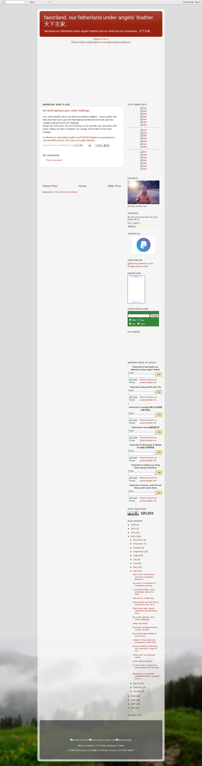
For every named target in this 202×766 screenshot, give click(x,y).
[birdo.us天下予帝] (143, 144)
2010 (133, 536)
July (135, 559)
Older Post (114, 185)
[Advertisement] (101, 64)
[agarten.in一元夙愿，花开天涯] (143, 122)
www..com (136, 276)
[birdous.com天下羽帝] (143, 147)
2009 (133, 696)
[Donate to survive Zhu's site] (143, 253)
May (135, 567)
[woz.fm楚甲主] (143, 168)
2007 (133, 704)
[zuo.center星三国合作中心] (143, 163)
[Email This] (96, 145)
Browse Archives (147, 380)
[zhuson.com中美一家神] (143, 135)
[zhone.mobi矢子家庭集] (143, 141)
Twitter (121, 746)
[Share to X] (102, 145)
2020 (133, 525)
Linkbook (89, 746)
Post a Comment (54, 160)
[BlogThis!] (99, 145)
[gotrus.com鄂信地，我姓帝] (143, 130)
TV (96, 746)
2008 (133, 700)
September (138, 551)
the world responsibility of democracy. (144, 634)
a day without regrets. (143, 661)
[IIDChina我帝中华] (143, 138)
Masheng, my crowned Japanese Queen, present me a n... (146, 676)
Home (82, 185)
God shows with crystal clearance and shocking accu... (145, 610)
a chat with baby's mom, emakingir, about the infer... (144, 591)
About (80, 746)
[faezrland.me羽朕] (143, 116)
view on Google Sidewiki (82, 140)
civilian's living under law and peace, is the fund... (145, 641)
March (136, 683)
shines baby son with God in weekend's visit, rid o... (146, 603)
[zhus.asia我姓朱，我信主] (143, 119)
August (136, 555)
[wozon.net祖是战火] (143, 152)
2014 (133, 529)
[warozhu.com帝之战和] (143, 166)
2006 (133, 708)
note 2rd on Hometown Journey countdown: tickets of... (143, 576)
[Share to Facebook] (105, 145)
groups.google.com (148, 382)
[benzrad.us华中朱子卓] (143, 111)
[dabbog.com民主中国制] (143, 157)
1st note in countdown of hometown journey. (144, 584)
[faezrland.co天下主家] (143, 154)
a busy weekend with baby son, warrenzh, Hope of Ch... (145, 648)
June (135, 563)
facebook (112, 746)
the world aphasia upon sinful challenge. (66, 110)
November (138, 544)
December (138, 540)
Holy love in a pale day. (143, 598)
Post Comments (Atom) (66, 192)
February (137, 687)
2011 (133, 533)
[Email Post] (89, 145)
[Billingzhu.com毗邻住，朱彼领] (143, 133)
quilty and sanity (140, 623)
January (137, 691)
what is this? (136, 302)
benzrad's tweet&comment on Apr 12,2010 (145, 628)
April (135, 571)
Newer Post (50, 185)
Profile (103, 746)
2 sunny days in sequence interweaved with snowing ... (146, 667)
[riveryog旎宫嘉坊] (143, 125)
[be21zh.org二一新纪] (143, 108)
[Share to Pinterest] (108, 145)
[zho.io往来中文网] (143, 113)
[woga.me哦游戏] (143, 160)
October (137, 548)
